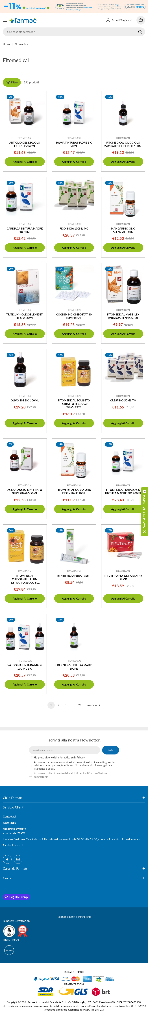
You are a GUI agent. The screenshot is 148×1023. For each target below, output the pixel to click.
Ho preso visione (59, 757)
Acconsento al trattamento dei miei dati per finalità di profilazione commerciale (70, 775)
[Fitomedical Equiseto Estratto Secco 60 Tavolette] (74, 371)
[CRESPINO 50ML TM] (123, 371)
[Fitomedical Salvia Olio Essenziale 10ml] (74, 460)
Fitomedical (25, 138)
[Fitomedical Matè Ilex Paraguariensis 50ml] (123, 285)
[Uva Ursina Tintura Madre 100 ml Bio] (25, 636)
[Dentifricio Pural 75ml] (74, 546)
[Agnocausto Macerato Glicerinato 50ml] (25, 460)
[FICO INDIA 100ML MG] (74, 199)
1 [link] (51, 705)
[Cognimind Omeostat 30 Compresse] (74, 285)
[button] (144, 511)
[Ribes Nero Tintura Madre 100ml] (74, 636)
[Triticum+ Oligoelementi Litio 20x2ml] (25, 285)
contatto (136, 839)
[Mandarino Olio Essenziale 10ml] (123, 199)
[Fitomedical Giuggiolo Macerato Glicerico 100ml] (123, 113)
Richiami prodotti (13, 845)
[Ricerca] (140, 32)
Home (6, 44)
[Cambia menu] (5, 20)
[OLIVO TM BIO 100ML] (25, 371)
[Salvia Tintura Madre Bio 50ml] (74, 113)
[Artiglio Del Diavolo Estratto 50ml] (25, 113)
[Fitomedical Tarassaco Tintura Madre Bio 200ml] (123, 460)
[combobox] (74, 31)
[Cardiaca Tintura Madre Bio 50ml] (25, 199)
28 (80, 705)
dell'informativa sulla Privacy (69, 757)
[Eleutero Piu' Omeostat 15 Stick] (123, 546)
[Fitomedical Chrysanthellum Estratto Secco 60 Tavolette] (25, 546)
